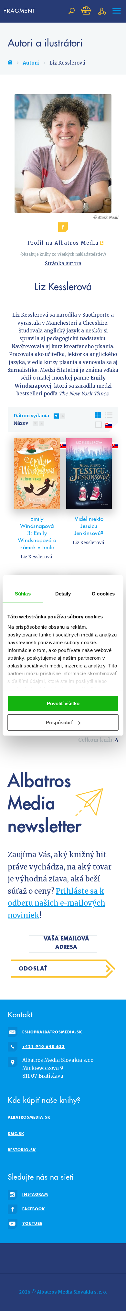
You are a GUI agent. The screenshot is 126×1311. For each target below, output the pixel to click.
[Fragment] (33, 1257)
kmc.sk (16, 1133)
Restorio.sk (22, 1150)
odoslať (33, 968)
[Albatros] (53, 1257)
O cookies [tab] (103, 593)
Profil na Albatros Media (63, 243)
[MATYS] (92, 1257)
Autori (31, 63)
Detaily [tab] (63, 593)
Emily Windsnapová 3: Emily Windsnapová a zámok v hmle (37, 533)
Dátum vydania (31, 416)
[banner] (21, 11)
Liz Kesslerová (36, 557)
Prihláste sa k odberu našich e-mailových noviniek (56, 903)
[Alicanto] (111, 1257)
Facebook (33, 1209)
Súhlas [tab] (23, 593)
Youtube (32, 1223)
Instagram (35, 1194)
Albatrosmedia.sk (29, 1117)
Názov (21, 423)
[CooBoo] (72, 1257)
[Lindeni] (14, 1257)
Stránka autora (63, 263)
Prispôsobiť (59, 722)
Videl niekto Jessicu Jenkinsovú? (89, 526)
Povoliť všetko (63, 703)
